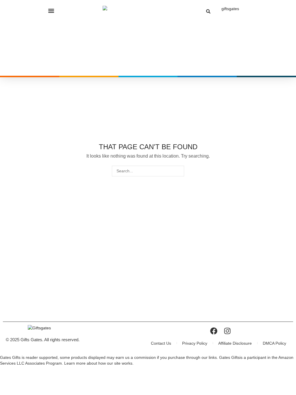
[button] (51, 10)
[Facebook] (213, 331)
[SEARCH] (178, 171)
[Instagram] (227, 331)
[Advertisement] (148, 275)
